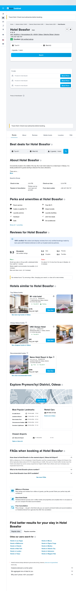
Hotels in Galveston (48, 551)
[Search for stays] (3, 18)
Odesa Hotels (49, 24)
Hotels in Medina (47, 546)
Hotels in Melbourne (16, 543)
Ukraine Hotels (19, 24)
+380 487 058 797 (16, 37)
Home (11, 24)
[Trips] (3, 35)
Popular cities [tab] (15, 531)
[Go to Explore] (3, 29)
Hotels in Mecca (47, 541)
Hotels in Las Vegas (16, 541)
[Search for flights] (3, 14)
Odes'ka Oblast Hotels (34, 24)
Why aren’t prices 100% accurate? (22, 575)
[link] (21, 315)
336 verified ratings (27, 39)
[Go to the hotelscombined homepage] (14, 8)
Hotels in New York (16, 548)
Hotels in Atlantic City (48, 548)
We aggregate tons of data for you (22, 571)
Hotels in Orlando (15, 546)
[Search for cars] (3, 22)
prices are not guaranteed (51, 562)
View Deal (50, 310)
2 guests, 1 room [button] (17, 50)
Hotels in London (15, 551)
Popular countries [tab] (29, 531)
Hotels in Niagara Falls (49, 554)
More (11, 173)
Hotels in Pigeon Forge (49, 543)
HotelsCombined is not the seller (21, 568)
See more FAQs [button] (41, 477)
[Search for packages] (3, 25)
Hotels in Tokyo (15, 554)
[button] (3, 8)
